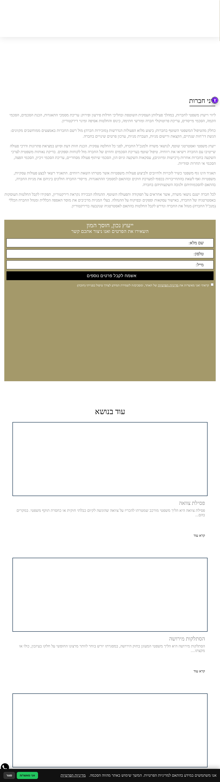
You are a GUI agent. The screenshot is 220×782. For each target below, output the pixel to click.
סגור (9, 775)
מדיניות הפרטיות (168, 285)
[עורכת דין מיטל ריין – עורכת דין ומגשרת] (110, 18)
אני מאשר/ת (27, 775)
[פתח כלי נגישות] (214, 100)
